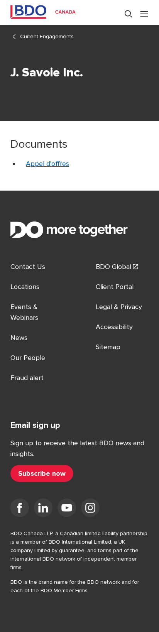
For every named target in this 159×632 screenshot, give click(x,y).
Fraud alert (27, 377)
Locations (24, 286)
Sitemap (108, 347)
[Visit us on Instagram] (90, 509)
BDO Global (113, 266)
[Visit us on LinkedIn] (43, 509)
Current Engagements (47, 36)
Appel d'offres (47, 163)
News (18, 337)
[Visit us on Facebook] (19, 509)
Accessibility (114, 327)
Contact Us (27, 266)
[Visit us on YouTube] (67, 509)
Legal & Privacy (119, 306)
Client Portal (115, 286)
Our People (27, 357)
